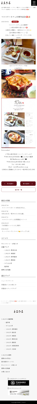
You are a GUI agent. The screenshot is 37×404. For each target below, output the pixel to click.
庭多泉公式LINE (29, 169)
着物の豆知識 (5, 270)
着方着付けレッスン (7, 362)
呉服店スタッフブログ (8, 288)
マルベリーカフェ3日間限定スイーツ (14, 218)
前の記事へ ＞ (28, 184)
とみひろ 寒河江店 (10, 250)
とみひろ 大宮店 (11, 349)
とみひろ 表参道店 (10, 257)
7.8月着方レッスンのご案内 (10, 224)
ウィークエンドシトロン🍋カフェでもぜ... (15, 230)
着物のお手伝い (6, 358)
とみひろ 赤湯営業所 (12, 346)
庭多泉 (6, 266)
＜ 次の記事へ (9, 184)
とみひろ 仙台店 (11, 332)
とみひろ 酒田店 (9, 260)
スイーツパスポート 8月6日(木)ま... (13, 207)
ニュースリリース (7, 281)
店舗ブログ (5, 247)
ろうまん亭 (8, 263)
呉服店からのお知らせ (8, 285)
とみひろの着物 (6, 355)
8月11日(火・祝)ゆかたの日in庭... (13, 213)
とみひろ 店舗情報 (7, 319)
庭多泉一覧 (18, 190)
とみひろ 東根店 (9, 253)
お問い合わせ (5, 372)
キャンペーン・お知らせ (9, 244)
